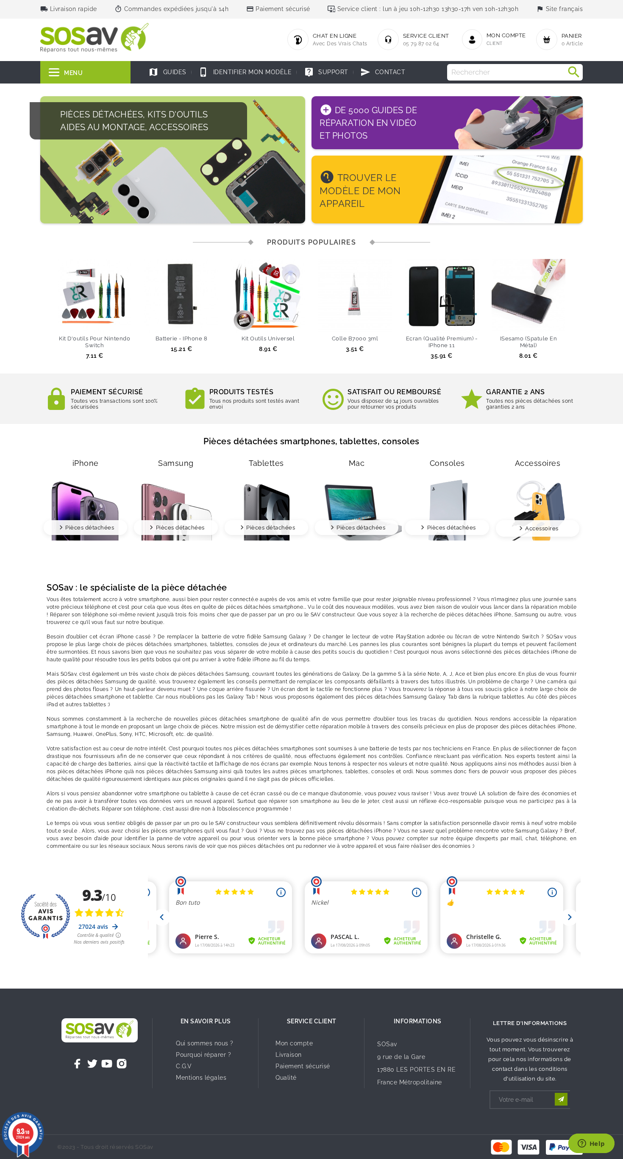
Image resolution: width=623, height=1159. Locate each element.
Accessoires (542, 528)
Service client (312, 1021)
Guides (167, 72)
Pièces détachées (89, 527)
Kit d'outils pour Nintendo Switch (94, 341)
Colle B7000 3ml (355, 338)
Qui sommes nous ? (205, 1043)
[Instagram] (121, 1063)
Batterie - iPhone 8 (182, 338)
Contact (382, 72)
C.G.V (184, 1066)
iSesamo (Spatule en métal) (528, 341)
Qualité (286, 1077)
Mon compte (294, 1043)
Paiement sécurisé (302, 1066)
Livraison (288, 1054)
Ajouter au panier (78, 322)
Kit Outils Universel (268, 338)
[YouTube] (106, 1063)
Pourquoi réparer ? (203, 1054)
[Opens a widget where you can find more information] (591, 1144)
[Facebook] (77, 1063)
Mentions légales (201, 1077)
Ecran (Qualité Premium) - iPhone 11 (442, 341)
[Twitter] (92, 1063)
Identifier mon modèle (245, 72)
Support (326, 72)
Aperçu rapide (110, 322)
